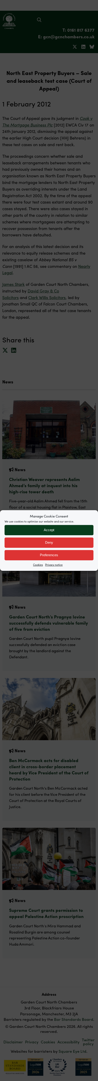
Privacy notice (54, 564)
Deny (49, 542)
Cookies (38, 564)
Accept (49, 530)
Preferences (49, 555)
